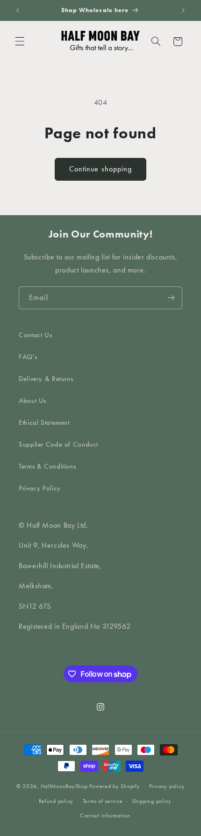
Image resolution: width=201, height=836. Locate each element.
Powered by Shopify (114, 786)
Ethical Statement (44, 422)
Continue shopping (100, 168)
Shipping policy (152, 801)
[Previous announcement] (17, 10)
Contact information (105, 815)
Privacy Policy (40, 488)
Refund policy (56, 801)
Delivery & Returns (46, 378)
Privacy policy (167, 786)
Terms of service (103, 801)
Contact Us (35, 335)
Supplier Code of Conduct (58, 444)
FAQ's (28, 357)
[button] (19, 41)
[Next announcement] (183, 10)
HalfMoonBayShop (64, 786)
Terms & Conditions (47, 466)
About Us (32, 400)
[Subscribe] (171, 297)
